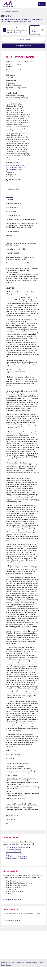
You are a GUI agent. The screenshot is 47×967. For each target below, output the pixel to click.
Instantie (9, 61)
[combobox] (23, 189)
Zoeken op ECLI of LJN (13, 852)
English (3, 962)
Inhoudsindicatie (12, 93)
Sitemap (8, 962)
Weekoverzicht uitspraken (13, 920)
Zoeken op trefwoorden (13, 850)
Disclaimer (8, 965)
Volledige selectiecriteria (13, 899)
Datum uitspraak (9, 65)
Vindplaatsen (10, 172)
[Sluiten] (42, 30)
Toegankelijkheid (26, 962)
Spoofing (34, 962)
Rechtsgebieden (11, 80)
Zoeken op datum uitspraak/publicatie (18, 847)
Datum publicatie (9, 71)
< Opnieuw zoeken (23, 39)
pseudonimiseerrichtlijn (14, 32)
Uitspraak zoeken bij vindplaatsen (17, 858)
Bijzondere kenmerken (9, 89)
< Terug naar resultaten (23, 46)
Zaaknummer (10, 75)
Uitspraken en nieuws (12, 11)
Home (2, 11)
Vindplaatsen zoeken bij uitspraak (17, 856)
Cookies (19, 962)
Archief (3, 965)
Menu (41, 4)
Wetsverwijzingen (12, 162)
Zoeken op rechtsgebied (14, 854)
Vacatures (40, 962)
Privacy (13, 962)
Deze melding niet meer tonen (34, 30)
